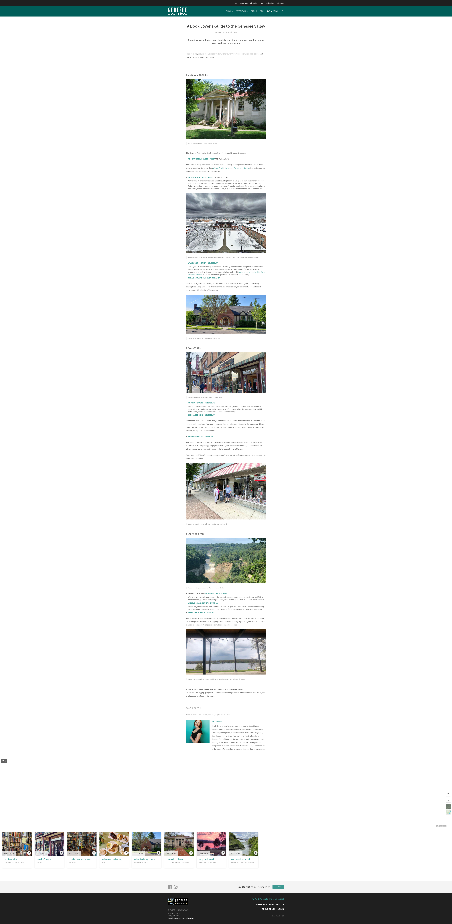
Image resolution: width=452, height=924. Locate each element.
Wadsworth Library (197, 263)
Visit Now (9, 853)
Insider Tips (244, 3)
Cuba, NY (216, 278)
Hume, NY (214, 603)
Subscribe (270, 3)
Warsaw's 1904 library (221, 168)
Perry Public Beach (196, 612)
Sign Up (278, 887)
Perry (212, 159)
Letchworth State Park (216, 593)
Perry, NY (209, 436)
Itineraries (254, 3)
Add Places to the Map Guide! (269, 899)
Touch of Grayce (195, 403)
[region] (226, 793)
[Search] (283, 11)
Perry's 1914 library (241, 168)
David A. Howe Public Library (201, 177)
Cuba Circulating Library (199, 278)
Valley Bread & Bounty (198, 603)
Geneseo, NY (213, 263)
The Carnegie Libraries (198, 159)
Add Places (280, 3)
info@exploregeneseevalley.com (181, 918)
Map (236, 3)
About (262, 3)
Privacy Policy (276, 904)
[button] (4, 844)
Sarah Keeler (217, 721)
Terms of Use (269, 908)
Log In (281, 908)
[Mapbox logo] (441, 826)
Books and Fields (196, 436)
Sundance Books (195, 415)
